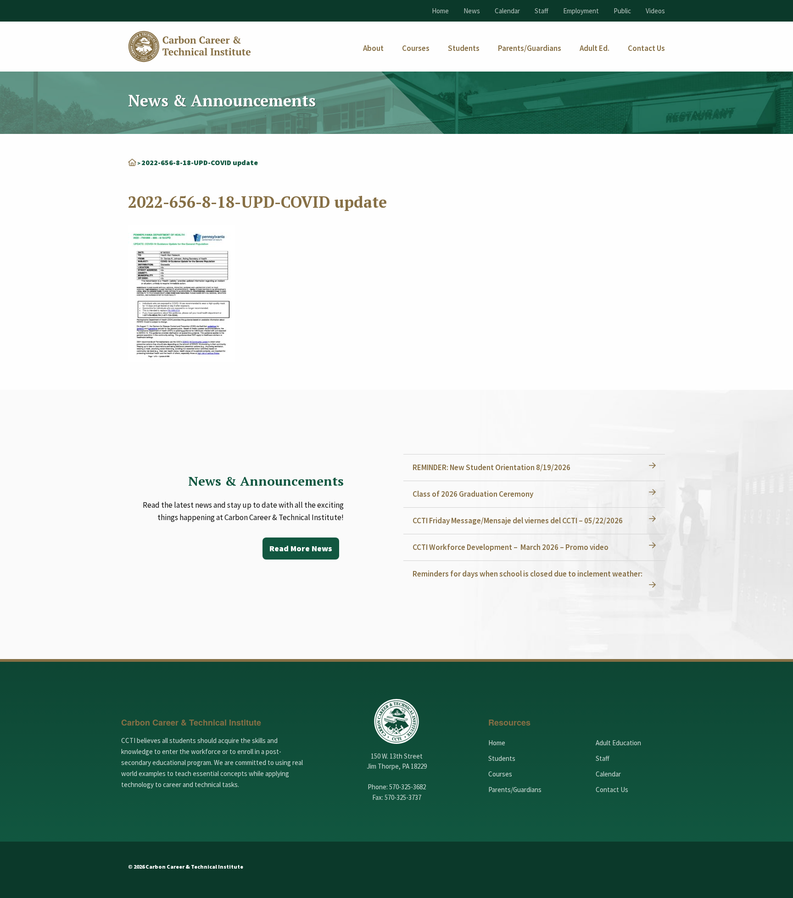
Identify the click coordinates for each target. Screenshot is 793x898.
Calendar (507, 10)
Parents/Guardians (515, 789)
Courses (500, 774)
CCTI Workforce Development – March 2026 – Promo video (511, 547)
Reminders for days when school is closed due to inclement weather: (527, 574)
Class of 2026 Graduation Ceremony (473, 494)
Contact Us (612, 789)
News (472, 10)
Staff (541, 10)
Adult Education (618, 742)
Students (501, 758)
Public (622, 10)
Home (440, 10)
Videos (655, 10)
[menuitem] (373, 48)
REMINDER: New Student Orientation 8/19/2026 (491, 467)
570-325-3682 (407, 786)
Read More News (300, 548)
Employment (581, 10)
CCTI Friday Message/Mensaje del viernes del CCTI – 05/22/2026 (518, 521)
